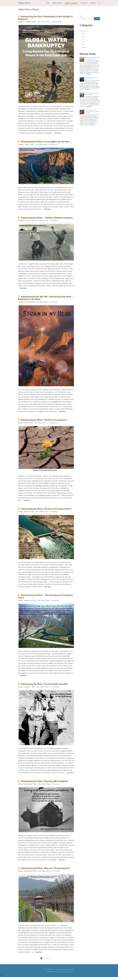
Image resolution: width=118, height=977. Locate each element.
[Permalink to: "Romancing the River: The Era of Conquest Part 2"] (46, 537)
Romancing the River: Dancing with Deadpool (44, 781)
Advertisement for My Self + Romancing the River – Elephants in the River (45, 297)
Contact (72, 969)
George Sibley (51, 969)
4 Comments (56, 784)
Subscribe (66, 969)
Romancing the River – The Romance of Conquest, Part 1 (45, 596)
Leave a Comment (56, 22)
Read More (57, 133)
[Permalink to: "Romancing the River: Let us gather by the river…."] (46, 166)
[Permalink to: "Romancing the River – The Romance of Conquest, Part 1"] (46, 626)
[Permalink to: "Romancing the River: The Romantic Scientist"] (46, 717)
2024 (83, 39)
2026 (38, 22)
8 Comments (55, 600)
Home (45, 969)
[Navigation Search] (98, 3)
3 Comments (53, 144)
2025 (39, 784)
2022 (83, 44)
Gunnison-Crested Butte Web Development (63, 971)
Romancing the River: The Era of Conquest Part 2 (46, 509)
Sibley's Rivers (24, 2)
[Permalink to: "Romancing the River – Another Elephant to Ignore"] (46, 242)
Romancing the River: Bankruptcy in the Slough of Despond (45, 17)
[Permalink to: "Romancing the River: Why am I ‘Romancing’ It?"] (46, 898)
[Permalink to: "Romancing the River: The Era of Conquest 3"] (46, 449)
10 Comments (52, 423)
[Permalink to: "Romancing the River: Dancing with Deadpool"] (46, 809)
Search (81, 16)
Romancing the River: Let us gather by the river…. (46, 141)
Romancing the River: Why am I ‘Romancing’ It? (45, 868)
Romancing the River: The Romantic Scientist (44, 684)
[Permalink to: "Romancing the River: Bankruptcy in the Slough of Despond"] (46, 64)
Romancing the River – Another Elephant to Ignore (47, 217)
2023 (83, 42)
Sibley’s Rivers (84, 31)
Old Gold (84, 47)
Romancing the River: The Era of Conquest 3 (44, 420)
